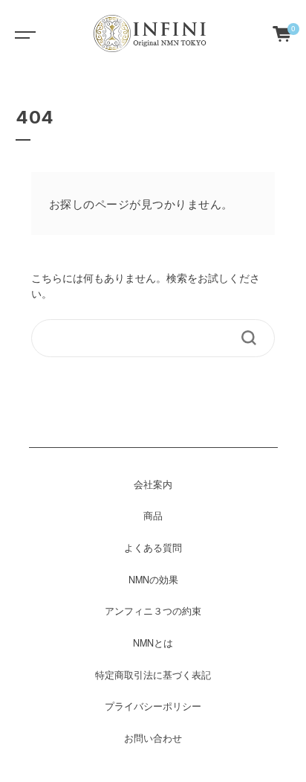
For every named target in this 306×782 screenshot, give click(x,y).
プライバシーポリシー (153, 706)
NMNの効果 (153, 579)
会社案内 (153, 484)
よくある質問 (153, 547)
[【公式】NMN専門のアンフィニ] (151, 33)
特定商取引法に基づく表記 (153, 675)
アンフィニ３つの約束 (153, 611)
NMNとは (153, 643)
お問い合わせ (153, 738)
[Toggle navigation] (22, 33)
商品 (153, 515)
